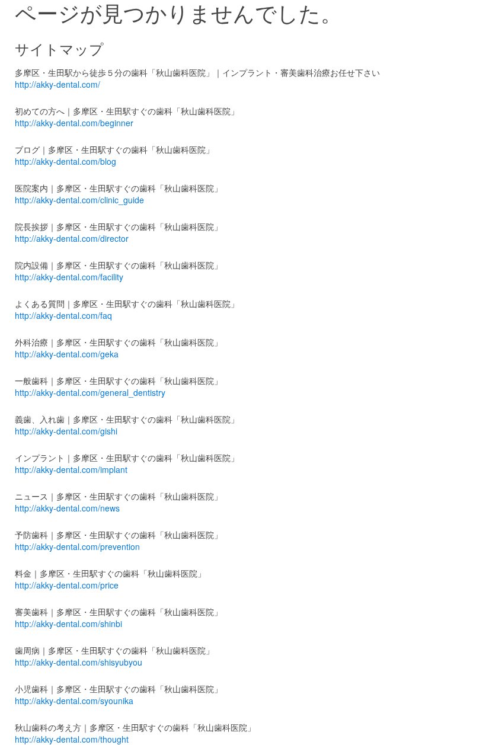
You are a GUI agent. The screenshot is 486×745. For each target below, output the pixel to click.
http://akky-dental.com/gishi (66, 431)
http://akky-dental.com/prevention (77, 546)
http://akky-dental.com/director (72, 238)
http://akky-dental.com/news (67, 508)
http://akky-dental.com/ (57, 84)
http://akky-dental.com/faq (63, 315)
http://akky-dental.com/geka (67, 354)
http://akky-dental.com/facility (69, 277)
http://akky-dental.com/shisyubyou (78, 662)
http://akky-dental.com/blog (65, 161)
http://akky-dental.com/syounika (74, 700)
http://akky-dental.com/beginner (74, 123)
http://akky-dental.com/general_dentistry (90, 392)
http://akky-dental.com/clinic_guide (79, 200)
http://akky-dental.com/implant (71, 469)
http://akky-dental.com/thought (72, 739)
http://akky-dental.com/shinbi (68, 623)
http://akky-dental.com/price (67, 585)
